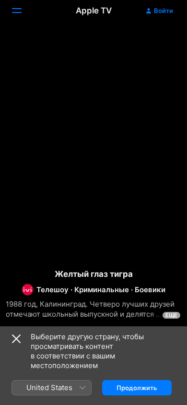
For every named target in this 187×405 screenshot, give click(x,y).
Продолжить (137, 388)
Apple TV (94, 10)
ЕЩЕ (171, 315)
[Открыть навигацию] (22, 10)
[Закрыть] (16, 338)
